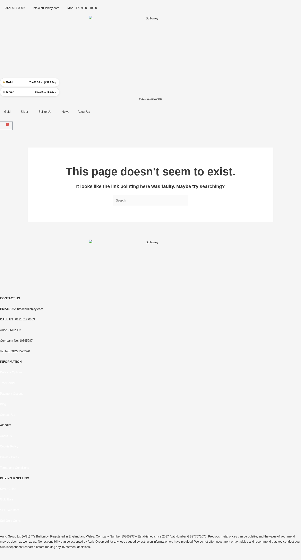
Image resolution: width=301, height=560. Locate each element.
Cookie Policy (9, 446)
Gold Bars (7, 499)
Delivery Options (11, 372)
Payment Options (11, 393)
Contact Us (7, 414)
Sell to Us (44, 111)
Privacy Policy (9, 457)
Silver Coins (8, 488)
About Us (84, 111)
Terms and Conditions (14, 467)
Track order (7, 383)
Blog (3, 404)
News (65, 111)
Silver (24, 111)
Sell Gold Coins (10, 520)
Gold (7, 111)
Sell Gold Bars (9, 510)
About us (6, 436)
